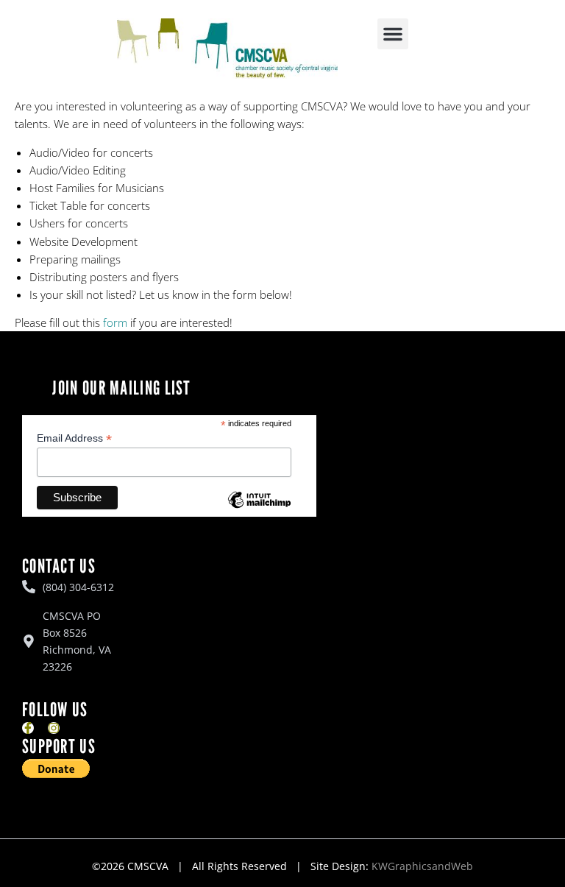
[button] (392, 33)
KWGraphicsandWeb (422, 866)
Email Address (74, 438)
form (115, 322)
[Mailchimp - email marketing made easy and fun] (259, 511)
